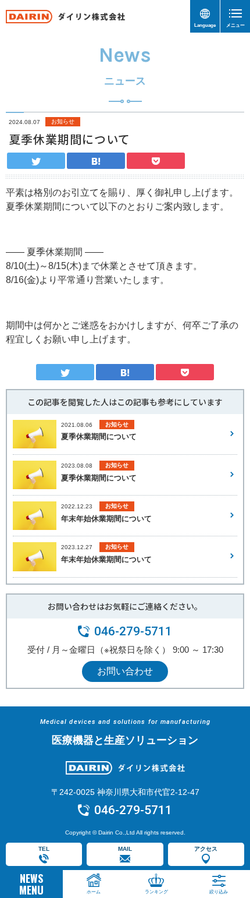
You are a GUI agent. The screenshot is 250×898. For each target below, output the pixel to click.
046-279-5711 (133, 631)
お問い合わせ (125, 671)
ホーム (94, 892)
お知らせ (62, 121)
